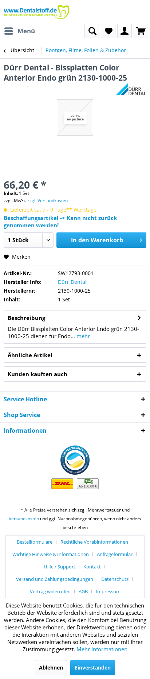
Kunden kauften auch (37, 374)
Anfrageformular (115, 554)
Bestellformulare (34, 542)
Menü (26, 31)
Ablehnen (51, 667)
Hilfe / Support (59, 566)
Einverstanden (93, 667)
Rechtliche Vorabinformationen (94, 542)
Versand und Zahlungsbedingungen (54, 579)
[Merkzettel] (108, 31)
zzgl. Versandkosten (47, 200)
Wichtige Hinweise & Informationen (50, 554)
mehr (82, 336)
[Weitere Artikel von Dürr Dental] (130, 89)
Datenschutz (115, 579)
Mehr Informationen (101, 649)
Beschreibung (26, 317)
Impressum (108, 591)
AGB (83, 591)
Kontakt (92, 566)
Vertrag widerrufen (50, 591)
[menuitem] (19, 31)
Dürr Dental (72, 281)
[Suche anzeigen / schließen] (91, 31)
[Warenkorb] (141, 31)
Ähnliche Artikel (30, 355)
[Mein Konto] (124, 31)
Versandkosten (24, 519)
